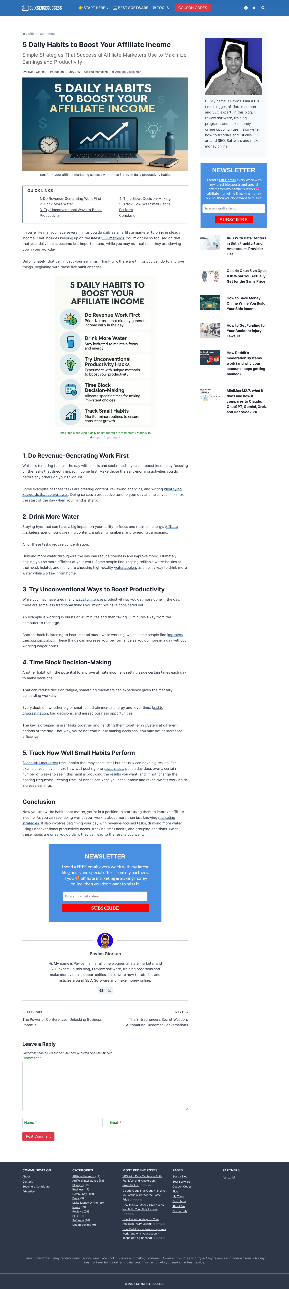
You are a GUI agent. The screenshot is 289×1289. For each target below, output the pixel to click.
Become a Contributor (36, 1186)
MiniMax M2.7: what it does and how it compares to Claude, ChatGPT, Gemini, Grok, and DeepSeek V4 (247, 401)
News (76, 1207)
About (26, 1176)
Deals (75, 1198)
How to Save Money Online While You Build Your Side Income (246, 303)
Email (115, 1122)
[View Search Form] (263, 7)
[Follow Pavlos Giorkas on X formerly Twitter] (109, 990)
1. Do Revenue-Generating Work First (70, 198)
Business (78, 1189)
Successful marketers (40, 763)
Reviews (77, 1211)
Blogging (78, 1185)
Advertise (28, 1191)
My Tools (178, 1196)
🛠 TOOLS (161, 8)
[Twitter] (254, 7)
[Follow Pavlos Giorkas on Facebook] (101, 990)
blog (248, 112)
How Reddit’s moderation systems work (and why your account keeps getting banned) (246, 363)
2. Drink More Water (57, 204)
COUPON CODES (192, 8)
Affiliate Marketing (96, 71)
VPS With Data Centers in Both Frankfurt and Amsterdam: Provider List (142, 1181)
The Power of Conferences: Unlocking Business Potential (62, 1019)
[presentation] (210, 242)
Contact (27, 1181)
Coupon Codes (181, 1186)
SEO (75, 1216)
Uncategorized (81, 1224)
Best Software (181, 1181)
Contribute (179, 1201)
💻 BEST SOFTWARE (130, 8)
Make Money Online (85, 1202)
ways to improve (89, 599)
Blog (175, 1191)
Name (30, 1122)
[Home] (23, 34)
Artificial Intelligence (85, 1180)
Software (78, 1220)
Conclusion (128, 215)
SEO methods (112, 238)
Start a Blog (180, 1176)
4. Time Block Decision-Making (145, 198)
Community (79, 1194)
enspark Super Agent (106, 437)
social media (114, 768)
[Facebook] (245, 7)
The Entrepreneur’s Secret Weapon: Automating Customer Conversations (157, 1019)
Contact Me (179, 1211)
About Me (178, 1206)
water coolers (125, 567)
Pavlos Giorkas (36, 71)
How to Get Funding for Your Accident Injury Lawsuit (246, 330)
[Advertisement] (233, 451)
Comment (32, 1058)
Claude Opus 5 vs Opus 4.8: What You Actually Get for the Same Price (247, 276)
